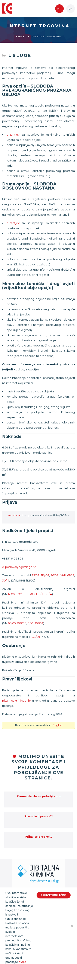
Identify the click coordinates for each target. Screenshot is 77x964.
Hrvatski (59, 8)
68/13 (70, 575)
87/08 (36, 575)
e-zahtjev (12, 134)
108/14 (39, 623)
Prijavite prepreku (38, 836)
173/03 (12, 594)
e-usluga (14, 515)
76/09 (54, 575)
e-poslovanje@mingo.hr (19, 567)
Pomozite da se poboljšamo (39, 796)
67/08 (21, 594)
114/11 (63, 575)
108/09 (21, 623)
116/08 (45, 575)
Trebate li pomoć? (38, 816)
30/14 (5, 580)
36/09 (31, 594)
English (70, 8)
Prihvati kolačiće (53, 895)
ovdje (22, 962)
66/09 (12, 623)
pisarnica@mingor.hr (16, 700)
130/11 (39, 594)
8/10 (30, 623)
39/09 (36, 636)
